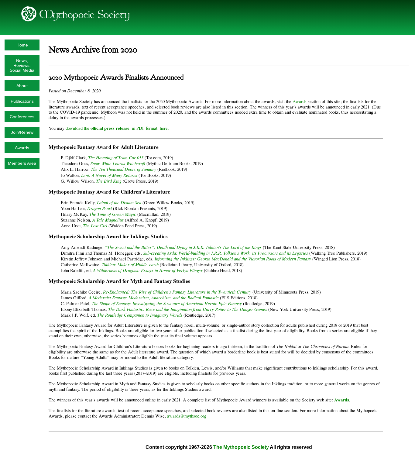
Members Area (22, 163)
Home (22, 45)
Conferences (22, 116)
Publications (22, 101)
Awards (22, 147)
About (22, 85)
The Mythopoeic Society (241, 447)
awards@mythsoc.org (186, 416)
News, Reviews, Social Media (22, 65)
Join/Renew (22, 132)
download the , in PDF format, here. (117, 128)
